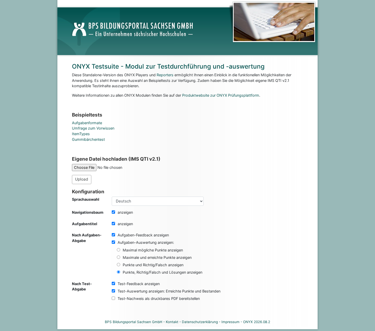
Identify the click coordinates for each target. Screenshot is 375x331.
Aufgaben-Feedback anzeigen (143, 235)
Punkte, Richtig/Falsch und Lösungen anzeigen (162, 272)
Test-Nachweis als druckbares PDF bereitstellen (159, 298)
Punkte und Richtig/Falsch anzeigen (153, 265)
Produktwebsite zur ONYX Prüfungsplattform (220, 95)
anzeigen (125, 212)
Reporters (165, 75)
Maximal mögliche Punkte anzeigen (153, 250)
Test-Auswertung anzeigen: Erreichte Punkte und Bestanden (169, 291)
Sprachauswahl (85, 199)
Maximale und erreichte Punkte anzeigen (157, 257)
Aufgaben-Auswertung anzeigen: (146, 242)
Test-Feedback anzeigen (139, 284)
